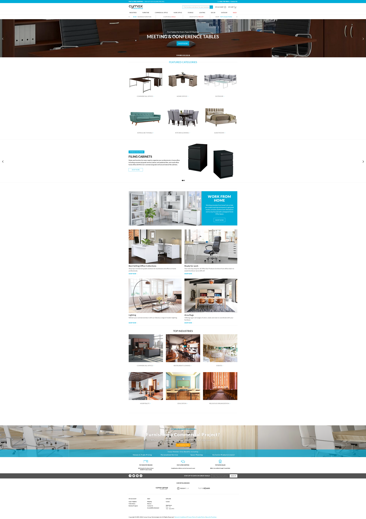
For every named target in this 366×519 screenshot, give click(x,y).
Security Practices (211, 517)
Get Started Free (183, 445)
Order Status (132, 503)
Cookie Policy (201, 517)
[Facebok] (130, 475)
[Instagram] (141, 475)
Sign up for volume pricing (154, 1)
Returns (149, 503)
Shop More (136, 170)
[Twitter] (133, 475)
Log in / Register (133, 501)
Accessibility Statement (153, 508)
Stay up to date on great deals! (197, 476)
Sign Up (233, 476)
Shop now (132, 273)
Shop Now (219, 220)
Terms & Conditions (180, 517)
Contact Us (150, 506)
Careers (168, 501)
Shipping (149, 501)
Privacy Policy (191, 517)
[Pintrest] (137, 475)
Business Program (133, 506)
